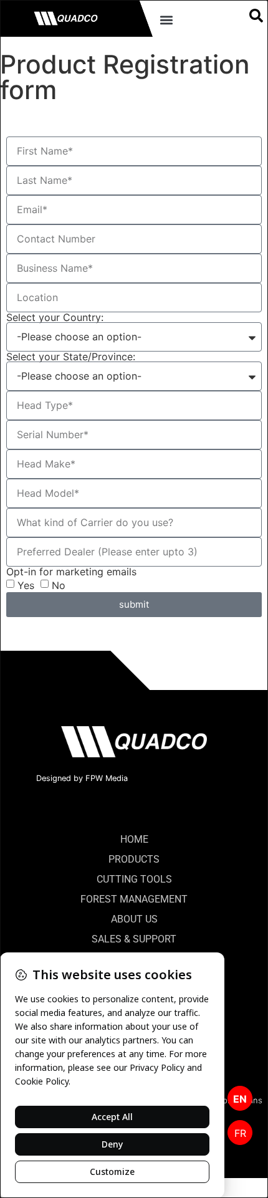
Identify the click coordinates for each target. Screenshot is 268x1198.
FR (240, 1133)
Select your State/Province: (70, 357)
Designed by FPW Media (82, 778)
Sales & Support (134, 939)
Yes (25, 584)
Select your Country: (54, 317)
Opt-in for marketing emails (71, 572)
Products (134, 859)
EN (240, 1099)
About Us (134, 919)
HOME (134, 839)
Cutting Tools (134, 879)
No (58, 584)
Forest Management (134, 899)
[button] (166, 19)
